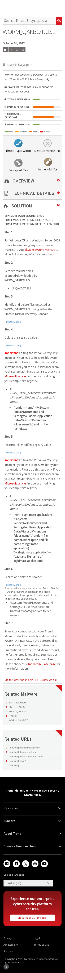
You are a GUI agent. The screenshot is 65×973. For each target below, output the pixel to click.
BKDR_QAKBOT (18, 707)
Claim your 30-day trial (28, 917)
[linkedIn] (22, 49)
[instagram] (35, 863)
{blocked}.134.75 (18, 761)
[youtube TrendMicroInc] (44, 863)
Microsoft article (15, 376)
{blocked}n (14, 765)
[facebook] (11, 49)
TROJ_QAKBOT (18, 711)
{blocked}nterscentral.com (23, 752)
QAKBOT (14, 716)
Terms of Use (41, 944)
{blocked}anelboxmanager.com (26, 756)
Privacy (7, 938)
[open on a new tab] (25, 863)
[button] (32, 193)
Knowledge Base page (41, 664)
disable (39, 250)
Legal (37, 938)
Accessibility (10, 944)
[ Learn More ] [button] (13, 321)
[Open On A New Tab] (17, 49)
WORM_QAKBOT (18, 720)
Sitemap (8, 951)
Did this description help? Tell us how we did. (31, 679)
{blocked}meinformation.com (24, 747)
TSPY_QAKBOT (17, 702)
